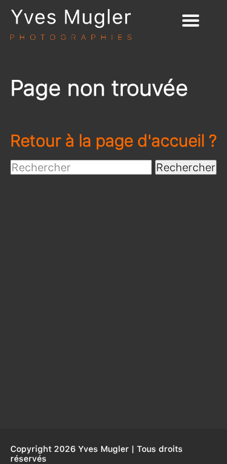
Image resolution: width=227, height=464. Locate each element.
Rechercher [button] (185, 167)
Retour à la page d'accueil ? (113, 141)
